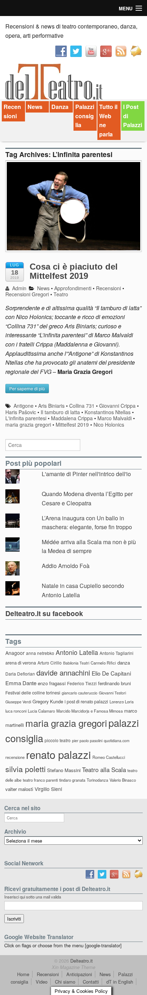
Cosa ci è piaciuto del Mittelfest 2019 (74, 271)
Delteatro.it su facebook (44, 613)
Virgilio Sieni (48, 788)
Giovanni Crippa (117, 405)
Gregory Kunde (47, 701)
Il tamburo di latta (60, 412)
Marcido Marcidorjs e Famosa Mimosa (89, 711)
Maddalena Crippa (72, 418)
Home (23, 974)
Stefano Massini (64, 770)
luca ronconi (15, 711)
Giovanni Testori (112, 693)
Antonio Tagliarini (116, 653)
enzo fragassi (52, 683)
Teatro (61, 294)
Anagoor (15, 652)
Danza (60, 107)
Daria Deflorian (20, 674)
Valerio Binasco (123, 780)
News (34, 107)
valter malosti (19, 789)
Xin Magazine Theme (73, 967)
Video (41, 981)
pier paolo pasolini (87, 740)
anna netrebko (40, 653)
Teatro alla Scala (104, 769)
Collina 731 (82, 405)
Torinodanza (97, 780)
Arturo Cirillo (49, 663)
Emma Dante (20, 683)
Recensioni (12, 111)
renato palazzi (58, 754)
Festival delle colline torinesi (32, 692)
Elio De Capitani (111, 673)
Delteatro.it (81, 960)
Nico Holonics (108, 424)
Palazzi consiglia (84, 116)
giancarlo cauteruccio (79, 693)
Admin (18, 288)
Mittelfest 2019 (72, 424)
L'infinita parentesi (25, 418)
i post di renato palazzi (86, 701)
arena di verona (20, 663)
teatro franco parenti (40, 780)
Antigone (24, 405)
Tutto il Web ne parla (108, 120)
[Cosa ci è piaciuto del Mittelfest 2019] (73, 209)
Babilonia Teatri (76, 663)
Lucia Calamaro (41, 711)
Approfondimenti (72, 288)
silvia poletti (25, 768)
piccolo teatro (58, 740)
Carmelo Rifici (103, 663)
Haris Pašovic (20, 412)
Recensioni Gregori (27, 294)
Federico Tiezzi (82, 683)
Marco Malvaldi (114, 418)
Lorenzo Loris (122, 701)
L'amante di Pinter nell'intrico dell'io (86, 474)
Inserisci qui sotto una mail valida (32, 897)
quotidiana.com (117, 740)
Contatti (91, 981)
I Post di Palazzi (132, 116)
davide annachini (63, 672)
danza (123, 662)
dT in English (119, 981)
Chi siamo (65, 981)
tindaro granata (72, 780)
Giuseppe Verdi (18, 701)
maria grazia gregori (28, 424)
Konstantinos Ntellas (108, 412)
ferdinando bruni (114, 683)
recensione (15, 757)
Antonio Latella (77, 652)
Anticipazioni (79, 974)
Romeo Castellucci (108, 757)
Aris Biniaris (51, 405)
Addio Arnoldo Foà (66, 566)
